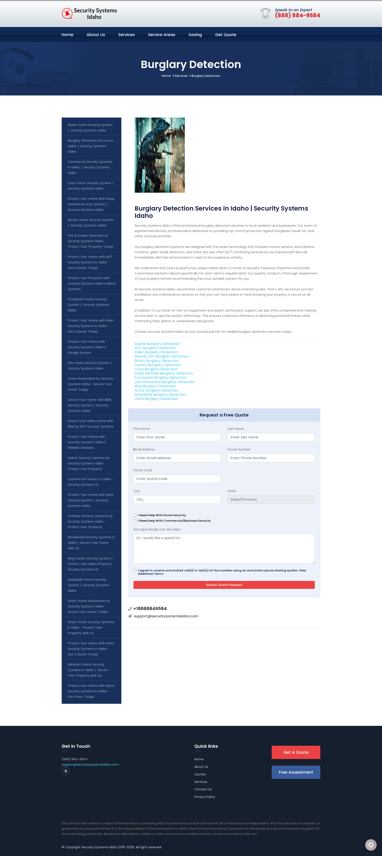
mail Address (144, 449)
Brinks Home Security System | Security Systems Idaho (90, 127)
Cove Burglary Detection (156, 369)
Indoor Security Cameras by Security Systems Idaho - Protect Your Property (89, 463)
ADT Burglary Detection (155, 347)
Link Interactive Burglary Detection (165, 381)
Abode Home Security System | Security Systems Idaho (90, 222)
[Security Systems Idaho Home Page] (89, 13)
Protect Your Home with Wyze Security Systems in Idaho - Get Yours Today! (91, 691)
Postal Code (143, 470)
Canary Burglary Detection (158, 364)
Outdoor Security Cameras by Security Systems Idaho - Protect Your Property (90, 521)
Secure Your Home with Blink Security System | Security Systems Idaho (89, 405)
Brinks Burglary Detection (157, 360)
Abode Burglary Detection (157, 343)
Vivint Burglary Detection (156, 398)
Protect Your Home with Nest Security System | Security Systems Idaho (90, 500)
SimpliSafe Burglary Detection (160, 394)
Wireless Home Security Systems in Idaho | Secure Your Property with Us (88, 669)
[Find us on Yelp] (66, 771)
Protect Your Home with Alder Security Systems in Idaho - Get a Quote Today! (91, 325)
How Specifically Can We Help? (157, 529)
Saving (195, 34)
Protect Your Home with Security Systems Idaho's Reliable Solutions (87, 442)
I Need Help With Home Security (162, 515)
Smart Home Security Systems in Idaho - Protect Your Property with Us (91, 627)
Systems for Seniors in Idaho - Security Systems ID (90, 482)
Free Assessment (296, 772)
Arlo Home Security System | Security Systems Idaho (90, 365)
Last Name (235, 428)
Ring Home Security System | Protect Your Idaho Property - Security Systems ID (91, 563)
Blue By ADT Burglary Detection (162, 356)
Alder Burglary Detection (156, 352)
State (231, 491)
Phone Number (238, 449)
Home (67, 34)
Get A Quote (296, 752)
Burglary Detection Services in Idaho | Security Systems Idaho (90, 146)
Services (126, 34)
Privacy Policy (204, 797)
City (137, 491)
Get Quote (225, 34)
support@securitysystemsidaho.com (166, 616)
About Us (96, 34)
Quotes (200, 774)
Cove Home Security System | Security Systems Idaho (91, 185)
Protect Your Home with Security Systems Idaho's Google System (87, 347)
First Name (142, 428)
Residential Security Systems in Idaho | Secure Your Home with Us (91, 542)
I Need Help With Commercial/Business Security (174, 520)
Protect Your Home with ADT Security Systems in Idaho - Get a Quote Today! (90, 262)
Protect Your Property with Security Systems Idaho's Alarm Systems (91, 283)
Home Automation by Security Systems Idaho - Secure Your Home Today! (90, 384)
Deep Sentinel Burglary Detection (164, 373)
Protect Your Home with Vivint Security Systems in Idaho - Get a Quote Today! (91, 648)
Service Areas (161, 34)
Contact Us (203, 789)
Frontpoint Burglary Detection (161, 377)
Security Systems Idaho (99, 847)
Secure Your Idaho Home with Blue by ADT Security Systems (91, 423)
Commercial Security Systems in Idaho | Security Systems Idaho (90, 167)
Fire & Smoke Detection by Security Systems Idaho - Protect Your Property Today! (90, 241)
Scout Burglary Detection (156, 390)
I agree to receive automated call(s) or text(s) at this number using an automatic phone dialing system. (222, 572)
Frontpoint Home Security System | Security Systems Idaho (88, 304)
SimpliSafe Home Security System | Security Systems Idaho (88, 585)
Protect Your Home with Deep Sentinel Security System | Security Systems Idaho (91, 204)
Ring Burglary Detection (155, 386)
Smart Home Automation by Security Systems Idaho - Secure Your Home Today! (89, 606)
